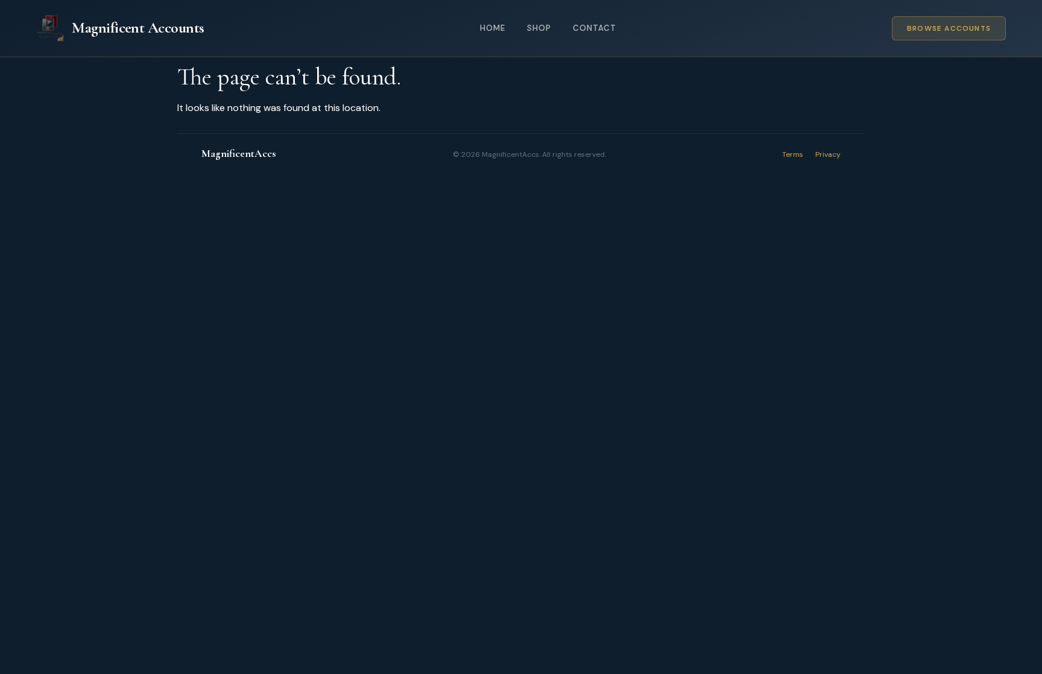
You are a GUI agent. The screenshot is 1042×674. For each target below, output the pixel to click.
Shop (539, 28)
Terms (792, 154)
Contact (594, 28)
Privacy (828, 154)
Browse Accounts (949, 28)
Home (492, 28)
